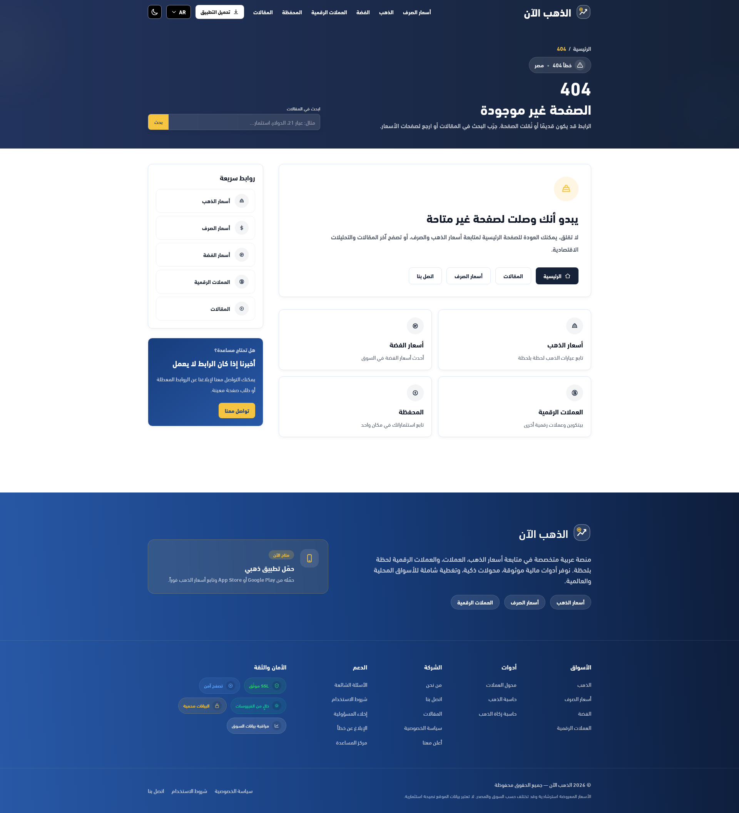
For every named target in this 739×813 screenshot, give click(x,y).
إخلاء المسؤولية (350, 713)
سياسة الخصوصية (423, 727)
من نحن (434, 684)
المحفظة (292, 12)
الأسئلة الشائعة (350, 684)
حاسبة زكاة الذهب (498, 713)
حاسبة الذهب (502, 698)
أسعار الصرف (417, 12)
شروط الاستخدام (349, 698)
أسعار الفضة (216, 254)
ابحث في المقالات (303, 108)
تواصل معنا (237, 410)
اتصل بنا (425, 276)
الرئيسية (582, 48)
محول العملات (501, 684)
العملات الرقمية (329, 12)
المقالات (263, 12)
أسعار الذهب (216, 201)
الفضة (363, 12)
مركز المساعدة (351, 742)
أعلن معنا (432, 742)
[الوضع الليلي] (155, 12)
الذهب (386, 12)
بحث (158, 122)
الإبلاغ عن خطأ (352, 727)
